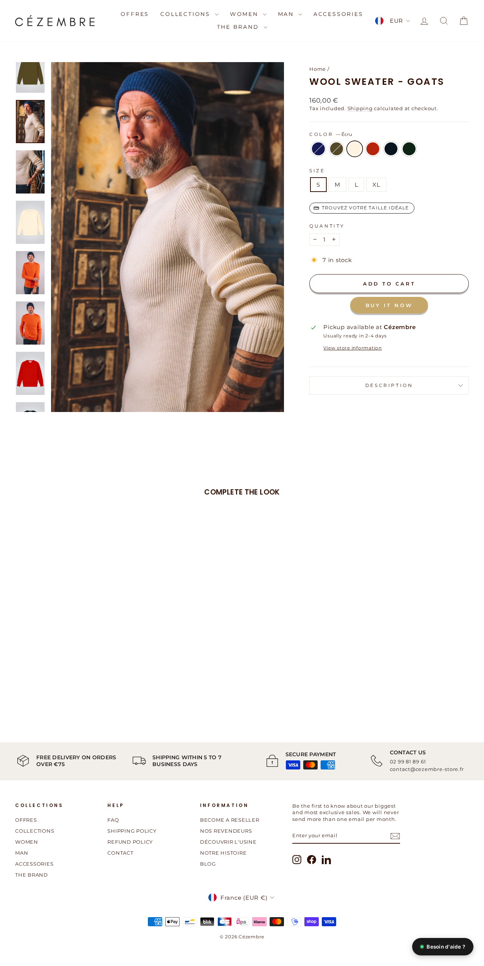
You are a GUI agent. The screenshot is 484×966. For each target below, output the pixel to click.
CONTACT (120, 853)
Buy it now (389, 305)
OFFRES (135, 14)
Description (389, 385)
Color (330, 134)
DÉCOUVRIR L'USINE (228, 842)
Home (317, 69)
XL (376, 184)
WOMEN (245, 14)
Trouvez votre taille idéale (365, 208)
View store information (352, 348)
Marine (391, 148)
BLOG (208, 864)
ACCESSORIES (338, 14)
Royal (318, 148)
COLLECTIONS (186, 14)
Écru (354, 148)
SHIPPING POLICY (131, 831)
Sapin (409, 148)
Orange (372, 148)
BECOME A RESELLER (229, 820)
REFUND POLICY (130, 842)
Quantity (327, 226)
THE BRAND (239, 26)
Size (317, 170)
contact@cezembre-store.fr (427, 769)
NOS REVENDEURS (226, 831)
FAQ (113, 820)
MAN (287, 14)
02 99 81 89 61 (408, 761)
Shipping (360, 108)
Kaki (336, 148)
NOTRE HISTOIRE (223, 853)
